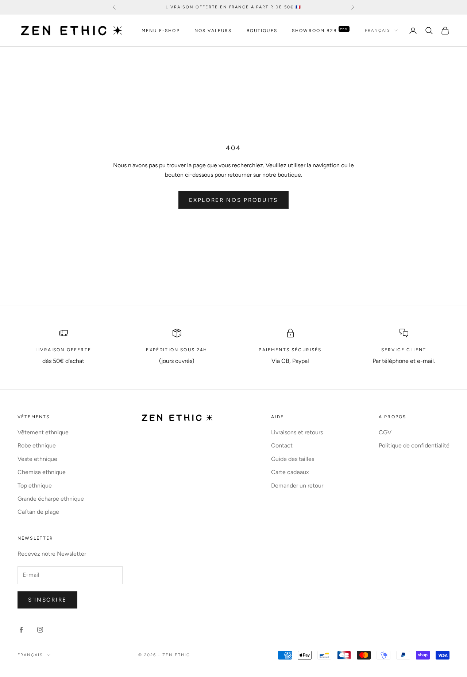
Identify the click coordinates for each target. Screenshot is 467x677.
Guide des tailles (292, 458)
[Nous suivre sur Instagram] (40, 629)
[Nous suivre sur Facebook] (21, 629)
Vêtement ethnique (43, 432)
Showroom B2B (314, 30)
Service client (403, 349)
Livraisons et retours (297, 432)
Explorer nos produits (233, 200)
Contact (282, 445)
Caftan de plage (38, 511)
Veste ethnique (37, 458)
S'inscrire (47, 599)
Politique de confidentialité (414, 445)
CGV (385, 432)
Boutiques (262, 30)
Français (377, 30)
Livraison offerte (63, 349)
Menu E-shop (161, 30)
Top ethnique (35, 485)
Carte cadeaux (290, 472)
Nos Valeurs (213, 30)
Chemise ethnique (42, 472)
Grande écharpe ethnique (51, 498)
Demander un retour (297, 485)
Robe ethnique (37, 445)
